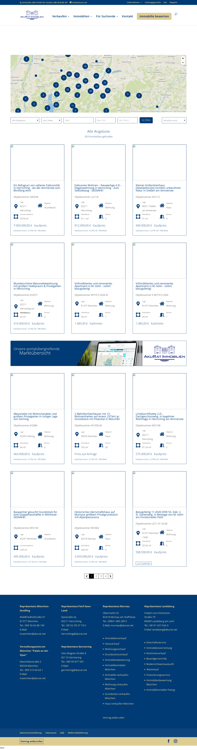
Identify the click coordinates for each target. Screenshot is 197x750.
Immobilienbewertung (117, 660)
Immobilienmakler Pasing (160, 689)
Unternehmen (133, 2)
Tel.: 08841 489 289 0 (115, 621)
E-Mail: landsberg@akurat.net (160, 629)
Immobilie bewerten (154, 16)
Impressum (50, 732)
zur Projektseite (143, 563)
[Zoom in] (183, 58)
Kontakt (127, 16)
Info (165, 2)
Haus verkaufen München (119, 703)
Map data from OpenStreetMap (173, 111)
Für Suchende (105, 16)
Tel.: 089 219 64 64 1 (31, 670)
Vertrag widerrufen (32, 741)
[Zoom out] (183, 62)
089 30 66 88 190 (60, 2)
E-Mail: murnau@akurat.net (118, 625)
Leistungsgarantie (153, 2)
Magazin (173, 2)
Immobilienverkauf (115, 638)
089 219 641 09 (38, 2)
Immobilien (81, 16)
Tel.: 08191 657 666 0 (156, 625)
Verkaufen (59, 16)
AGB (62, 732)
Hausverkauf (112, 643)
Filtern (146, 120)
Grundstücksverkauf (116, 654)
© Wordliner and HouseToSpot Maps (145, 111)
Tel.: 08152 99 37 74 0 (73, 625)
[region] (98, 84)
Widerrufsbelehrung (78, 732)
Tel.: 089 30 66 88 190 (32, 625)
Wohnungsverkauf (115, 649)
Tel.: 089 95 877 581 (72, 661)
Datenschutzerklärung (31, 732)
